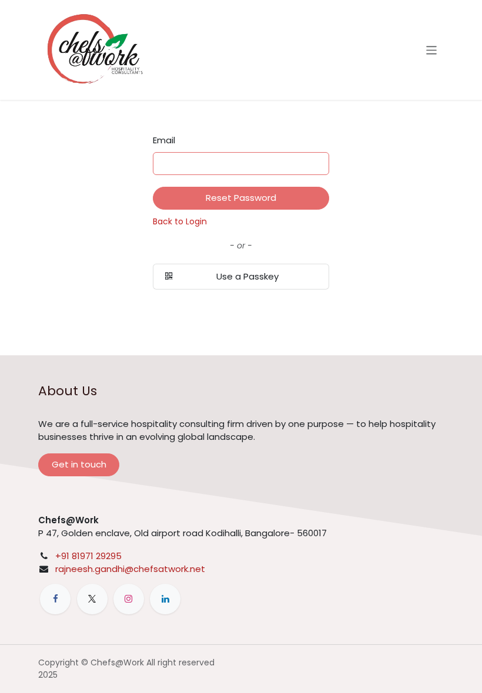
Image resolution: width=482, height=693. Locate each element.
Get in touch (79, 464)
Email (164, 140)
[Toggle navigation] (431, 49)
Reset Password (241, 197)
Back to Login (180, 221)
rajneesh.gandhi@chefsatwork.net (130, 569)
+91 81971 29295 (88, 556)
